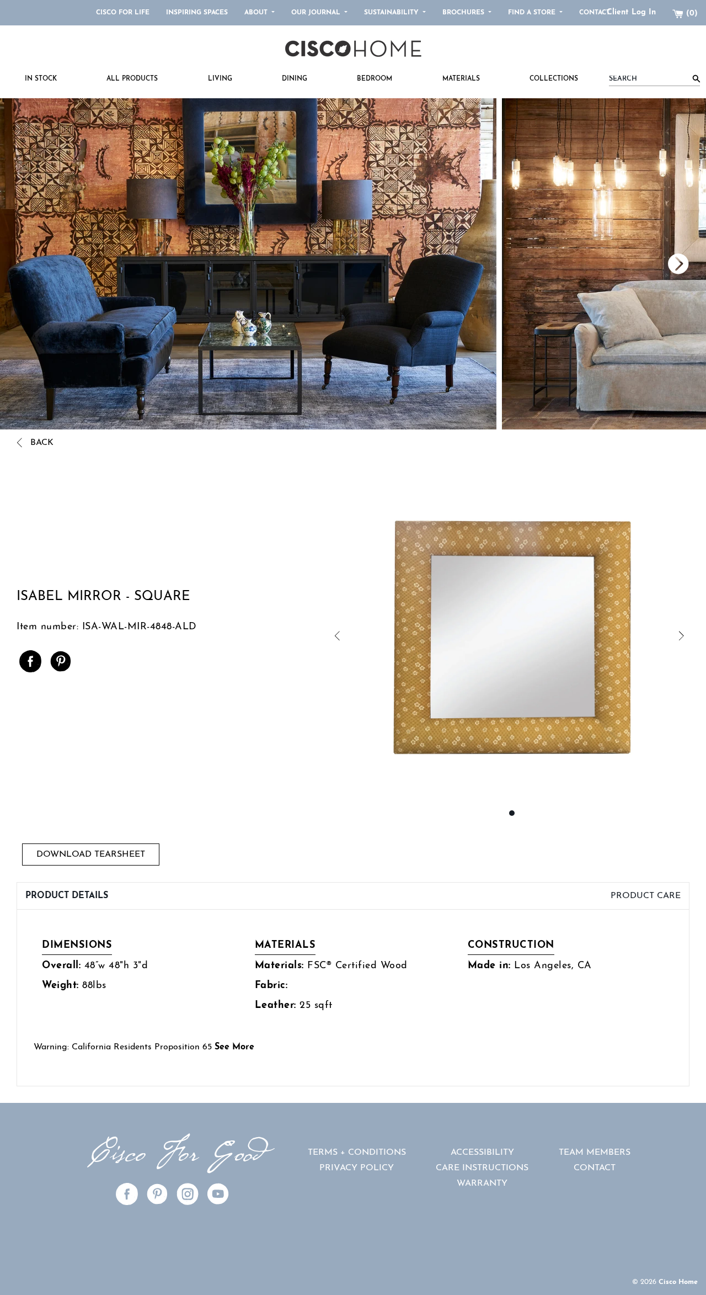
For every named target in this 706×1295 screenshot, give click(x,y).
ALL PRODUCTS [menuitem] (132, 79)
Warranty (482, 1183)
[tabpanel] (353, 997)
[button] (423, 636)
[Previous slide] (529, 263)
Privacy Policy (356, 1168)
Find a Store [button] (533, 12)
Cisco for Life (122, 12)
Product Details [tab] (66, 895)
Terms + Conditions (357, 1152)
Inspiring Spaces (197, 12)
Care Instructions (482, 1168)
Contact (594, 12)
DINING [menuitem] (294, 79)
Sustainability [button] (392, 12)
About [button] (257, 12)
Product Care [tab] (646, 895)
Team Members (594, 1152)
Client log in (631, 12)
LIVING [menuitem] (220, 79)
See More (234, 1047)
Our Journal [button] (317, 12)
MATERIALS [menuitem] (461, 79)
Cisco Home (678, 1282)
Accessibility (482, 1152)
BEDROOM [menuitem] (374, 79)
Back (41, 443)
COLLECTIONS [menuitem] (554, 79)
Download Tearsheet (90, 854)
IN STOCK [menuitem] (41, 79)
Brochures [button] (464, 12)
